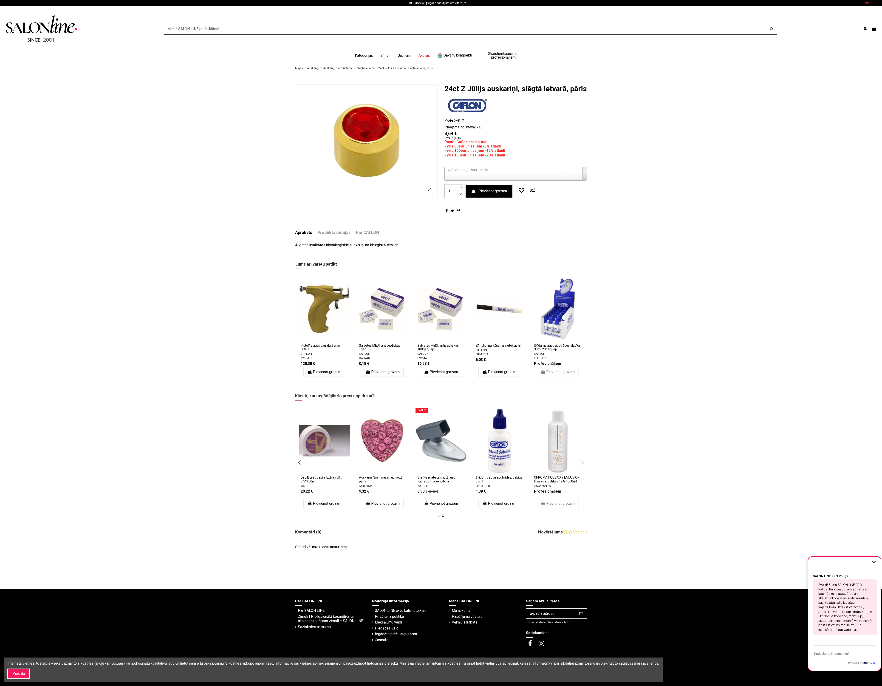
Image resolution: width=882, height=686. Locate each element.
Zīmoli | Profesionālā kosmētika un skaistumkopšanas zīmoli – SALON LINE (330, 618)
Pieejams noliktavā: (460, 127)
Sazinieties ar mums (314, 627)
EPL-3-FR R (483, 486)
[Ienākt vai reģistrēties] (865, 29)
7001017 (423, 486)
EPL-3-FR (540, 358)
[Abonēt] (581, 613)
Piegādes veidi (387, 628)
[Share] (447, 211)
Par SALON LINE (311, 610)
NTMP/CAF (483, 354)
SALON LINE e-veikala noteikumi (401, 610)
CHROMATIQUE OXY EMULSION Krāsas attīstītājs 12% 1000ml (557, 479)
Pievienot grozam (492, 191)
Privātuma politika (389, 616)
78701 (305, 486)
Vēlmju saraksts (464, 622)
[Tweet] (452, 211)
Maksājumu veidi (388, 622)
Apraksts (303, 232)
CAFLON (306, 353)
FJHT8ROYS (366, 486)
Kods (448, 121)
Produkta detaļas (334, 232)
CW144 (422, 358)
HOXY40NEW (542, 486)
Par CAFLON (367, 232)
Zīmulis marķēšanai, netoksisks (498, 345)
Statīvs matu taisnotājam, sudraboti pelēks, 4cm (436, 479)
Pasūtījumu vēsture (467, 616)
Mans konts (461, 610)
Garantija (381, 640)
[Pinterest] (458, 211)
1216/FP (306, 358)
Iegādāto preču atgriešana (396, 634)
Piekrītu (18, 673)
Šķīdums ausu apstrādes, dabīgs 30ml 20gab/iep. (557, 347)
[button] (364, 55)
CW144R (364, 358)
